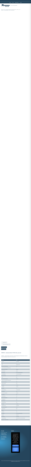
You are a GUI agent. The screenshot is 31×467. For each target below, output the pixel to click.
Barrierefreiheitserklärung (10, 460)
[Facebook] (1, 440)
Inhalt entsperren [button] (15, 445)
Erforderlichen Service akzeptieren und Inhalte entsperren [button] (15, 449)
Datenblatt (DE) (4, 342)
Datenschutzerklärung (6, 460)
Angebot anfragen (4, 347)
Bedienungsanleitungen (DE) (6, 344)
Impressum (2, 460)
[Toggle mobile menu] (29, 5)
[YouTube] (5, 440)
